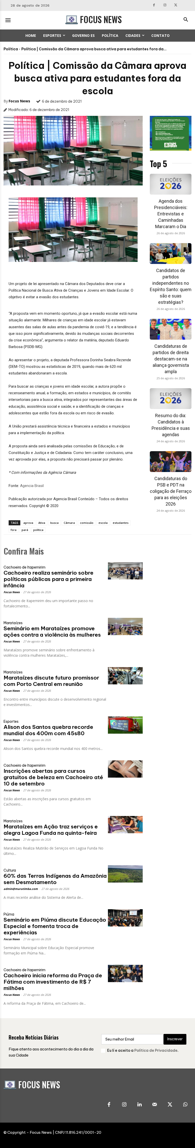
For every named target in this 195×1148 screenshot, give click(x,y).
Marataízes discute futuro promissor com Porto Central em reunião (51, 680)
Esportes (11, 721)
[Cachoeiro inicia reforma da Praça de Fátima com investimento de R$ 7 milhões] (125, 973)
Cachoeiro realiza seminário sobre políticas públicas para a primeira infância (48, 579)
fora (14, 530)
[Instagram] (165, 5)
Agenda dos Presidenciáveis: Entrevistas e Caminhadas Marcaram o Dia (170, 213)
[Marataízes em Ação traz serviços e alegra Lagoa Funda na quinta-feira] (125, 825)
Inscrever (175, 1039)
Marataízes (13, 623)
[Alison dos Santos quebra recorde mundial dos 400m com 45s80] (125, 725)
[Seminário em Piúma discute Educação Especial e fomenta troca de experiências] (125, 918)
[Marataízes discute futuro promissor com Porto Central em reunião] (125, 676)
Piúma (9, 914)
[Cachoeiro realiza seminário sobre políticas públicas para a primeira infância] (125, 571)
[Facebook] (154, 5)
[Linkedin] (139, 1104)
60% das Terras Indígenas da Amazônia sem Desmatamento (55, 879)
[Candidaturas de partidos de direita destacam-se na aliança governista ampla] (170, 329)
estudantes (120, 523)
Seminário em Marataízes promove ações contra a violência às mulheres (52, 631)
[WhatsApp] (185, 1104)
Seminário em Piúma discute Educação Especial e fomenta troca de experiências (55, 926)
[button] (185, 20)
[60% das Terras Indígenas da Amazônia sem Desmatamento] (125, 874)
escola (103, 523)
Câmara (69, 523)
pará (25, 530)
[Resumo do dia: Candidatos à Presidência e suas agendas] (170, 398)
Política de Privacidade (155, 1050)
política (38, 530)
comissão (86, 523)
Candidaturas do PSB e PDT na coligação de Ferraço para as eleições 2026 (170, 491)
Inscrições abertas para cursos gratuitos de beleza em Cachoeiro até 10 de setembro (53, 777)
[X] (176, 5)
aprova (28, 523)
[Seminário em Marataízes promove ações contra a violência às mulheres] (125, 626)
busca (54, 523)
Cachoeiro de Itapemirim (24, 567)
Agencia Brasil (32, 485)
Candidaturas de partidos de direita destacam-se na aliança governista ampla (171, 358)
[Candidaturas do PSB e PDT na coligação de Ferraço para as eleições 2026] (170, 461)
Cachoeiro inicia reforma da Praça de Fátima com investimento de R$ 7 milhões (53, 982)
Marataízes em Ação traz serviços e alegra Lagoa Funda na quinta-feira (51, 829)
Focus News (19, 101)
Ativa (41, 523)
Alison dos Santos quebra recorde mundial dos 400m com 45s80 (48, 730)
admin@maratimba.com (21, 889)
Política (11, 49)
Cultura (10, 870)
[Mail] (154, 1104)
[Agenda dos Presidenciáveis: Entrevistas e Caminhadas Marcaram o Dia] (170, 184)
